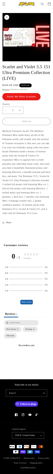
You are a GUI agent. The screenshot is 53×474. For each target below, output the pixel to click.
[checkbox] (10, 335)
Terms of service (20, 463)
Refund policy (29, 458)
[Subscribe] (43, 393)
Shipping (5, 89)
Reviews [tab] (11, 313)
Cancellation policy (28, 468)
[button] (3, 4)
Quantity (6, 104)
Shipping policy (36, 463)
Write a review (26, 302)
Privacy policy (44, 458)
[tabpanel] (26, 349)
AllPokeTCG (15, 458)
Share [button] (8, 222)
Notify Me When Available (21, 96)
